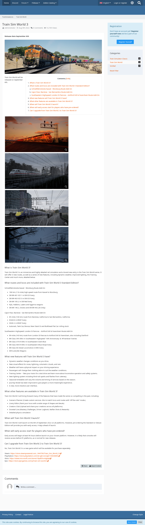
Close (140, 522)
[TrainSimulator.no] (72, 10)
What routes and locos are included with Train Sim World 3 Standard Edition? (60, 86)
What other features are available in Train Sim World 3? (51, 101)
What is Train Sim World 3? (40, 83)
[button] (105, 3)
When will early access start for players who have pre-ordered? (54, 107)
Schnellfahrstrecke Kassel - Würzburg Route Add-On (51, 89)
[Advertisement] (53, 502)
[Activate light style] (132, 3)
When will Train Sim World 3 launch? (44, 104)
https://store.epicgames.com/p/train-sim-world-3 (28, 461)
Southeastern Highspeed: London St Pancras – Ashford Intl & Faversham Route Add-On (65, 95)
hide (68, 78)
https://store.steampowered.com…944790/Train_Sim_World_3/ (35, 453)
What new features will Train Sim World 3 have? (48, 98)
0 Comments (38, 28)
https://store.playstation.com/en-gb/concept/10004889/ (36, 456)
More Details (132, 522)
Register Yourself (125, 42)
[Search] (139, 3)
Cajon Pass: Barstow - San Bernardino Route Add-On (51, 92)
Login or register (120, 3)
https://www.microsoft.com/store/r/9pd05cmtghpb (30, 458)
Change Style (138, 514)
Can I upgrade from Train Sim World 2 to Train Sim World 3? (53, 110)
